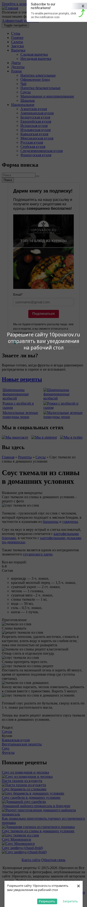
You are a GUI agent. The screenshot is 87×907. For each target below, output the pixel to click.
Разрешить (47, 901)
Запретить (70, 901)
